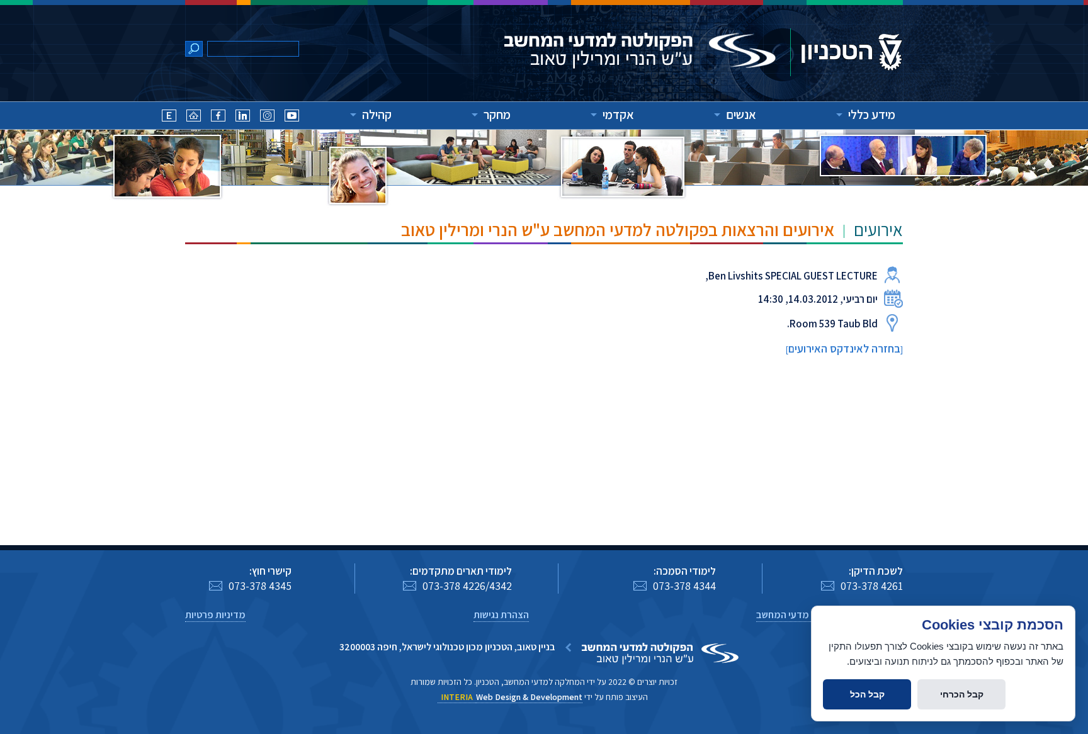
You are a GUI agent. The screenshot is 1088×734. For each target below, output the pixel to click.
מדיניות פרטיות (215, 614)
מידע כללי (871, 114)
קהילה (377, 114)
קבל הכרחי (961, 694)
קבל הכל (867, 694)
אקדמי (618, 114)
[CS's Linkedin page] (242, 117)
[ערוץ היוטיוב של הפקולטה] (292, 117)
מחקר (497, 114)
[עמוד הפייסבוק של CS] (218, 117)
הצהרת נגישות (501, 614)
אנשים (741, 114)
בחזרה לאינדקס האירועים (844, 348)
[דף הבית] (193, 117)
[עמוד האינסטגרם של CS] (267, 117)
